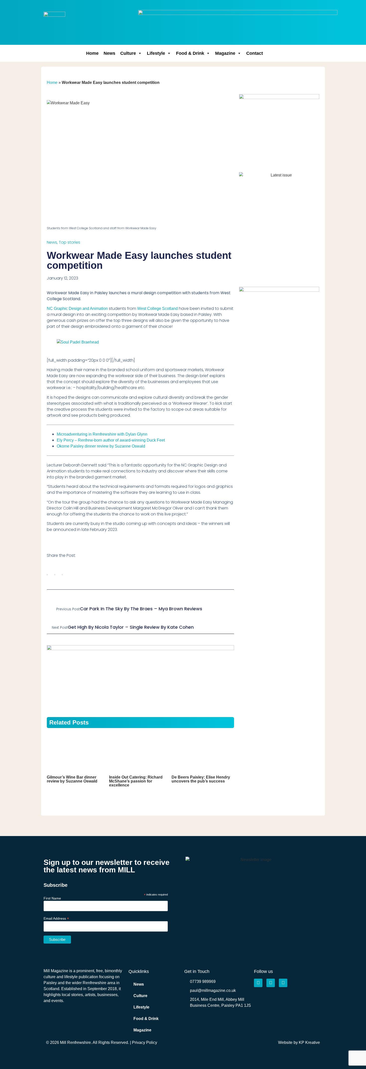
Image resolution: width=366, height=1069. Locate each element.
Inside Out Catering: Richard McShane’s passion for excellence (136, 781)
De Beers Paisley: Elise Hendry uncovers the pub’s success (201, 779)
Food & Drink (190, 53)
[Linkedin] (283, 983)
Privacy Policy (144, 1042)
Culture (128, 53)
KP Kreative (309, 1042)
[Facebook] (258, 983)
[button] (47, 575)
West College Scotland (157, 308)
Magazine (225, 53)
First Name (52, 898)
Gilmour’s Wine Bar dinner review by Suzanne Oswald (72, 779)
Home (92, 53)
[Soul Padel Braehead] (78, 342)
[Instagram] (270, 983)
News (109, 53)
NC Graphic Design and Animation (77, 308)
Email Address (56, 918)
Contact (254, 53)
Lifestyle (156, 53)
